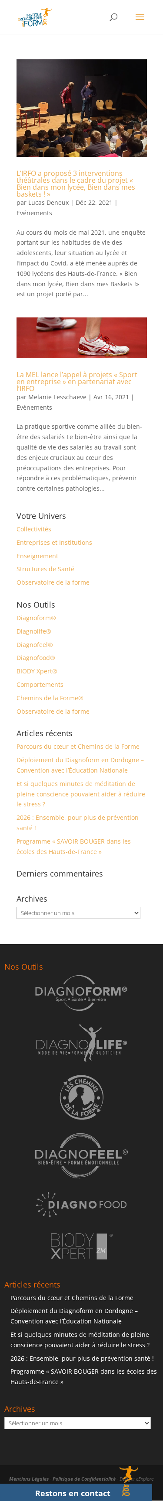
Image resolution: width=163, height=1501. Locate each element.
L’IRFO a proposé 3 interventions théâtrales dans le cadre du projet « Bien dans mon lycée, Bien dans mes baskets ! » (76, 183)
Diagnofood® (36, 657)
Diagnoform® (36, 618)
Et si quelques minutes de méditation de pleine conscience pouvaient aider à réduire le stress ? (81, 794)
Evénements (34, 213)
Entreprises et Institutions (54, 542)
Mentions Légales (29, 1478)
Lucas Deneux (48, 202)
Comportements (40, 684)
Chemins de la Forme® (50, 698)
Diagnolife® (34, 631)
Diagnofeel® (35, 645)
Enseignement (37, 556)
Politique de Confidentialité (84, 1478)
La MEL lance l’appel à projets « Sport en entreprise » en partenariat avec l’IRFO (77, 381)
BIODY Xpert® (37, 671)
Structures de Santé (45, 569)
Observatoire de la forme (53, 582)
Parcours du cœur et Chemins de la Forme (78, 746)
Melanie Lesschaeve (57, 397)
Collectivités (34, 529)
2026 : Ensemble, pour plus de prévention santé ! (82, 1358)
